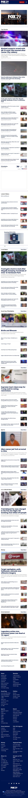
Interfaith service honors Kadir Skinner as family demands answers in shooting (9, 118)
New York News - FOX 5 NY (17, 749)
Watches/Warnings (17, 684)
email (19, 783)
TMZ (2, 733)
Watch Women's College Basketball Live (18, 773)
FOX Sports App (4, 723)
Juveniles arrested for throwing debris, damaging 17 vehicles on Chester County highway (9, 136)
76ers (2, 719)
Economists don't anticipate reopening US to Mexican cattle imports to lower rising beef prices (10, 588)
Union (2, 721)
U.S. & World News (6, 489)
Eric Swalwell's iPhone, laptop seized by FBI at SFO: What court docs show (10, 424)
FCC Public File (4, 761)
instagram (14, 783)
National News (4, 684)
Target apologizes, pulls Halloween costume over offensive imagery (11, 571)
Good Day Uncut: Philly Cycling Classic (9, 349)
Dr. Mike (3, 705)
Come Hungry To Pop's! (6, 343)
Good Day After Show (5, 693)
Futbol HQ (3, 713)
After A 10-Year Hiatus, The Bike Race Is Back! (9, 338)
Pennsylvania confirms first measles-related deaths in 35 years (10, 107)
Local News (4, 249)
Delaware (3, 681)
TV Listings (3, 767)
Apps (2, 757)
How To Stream (16, 710)
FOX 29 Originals (17, 726)
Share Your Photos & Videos (5, 736)
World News (3, 686)
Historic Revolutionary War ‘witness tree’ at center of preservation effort (10, 544)
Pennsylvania (4, 678)
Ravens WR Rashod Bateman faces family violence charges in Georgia (9, 484)
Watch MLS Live (16, 776)
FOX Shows (3, 729)
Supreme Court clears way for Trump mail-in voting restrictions (10, 154)
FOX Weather (16, 679)
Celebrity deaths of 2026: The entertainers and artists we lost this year (9, 660)
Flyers (2, 716)
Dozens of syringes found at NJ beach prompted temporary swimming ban (8, 130)
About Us (3, 756)
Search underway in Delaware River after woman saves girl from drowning (13, 77)
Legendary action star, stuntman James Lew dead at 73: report (13, 633)
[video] (23, 197)
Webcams (15, 717)
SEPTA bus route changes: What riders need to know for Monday (10, 142)
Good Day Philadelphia (7, 311)
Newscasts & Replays (17, 712)
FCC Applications (4, 762)
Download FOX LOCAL (9, 232)
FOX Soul (15, 718)
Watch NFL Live (16, 759)
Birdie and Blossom (5, 196)
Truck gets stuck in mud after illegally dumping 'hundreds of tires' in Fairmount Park (13, 100)
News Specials (16, 715)
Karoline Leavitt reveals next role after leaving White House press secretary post (9, 400)
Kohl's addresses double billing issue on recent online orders (9, 582)
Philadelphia (4, 166)
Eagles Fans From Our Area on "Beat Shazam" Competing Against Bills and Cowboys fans (9, 362)
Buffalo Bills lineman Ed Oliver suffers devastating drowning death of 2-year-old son (10, 472)
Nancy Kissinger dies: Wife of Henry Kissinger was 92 (8, 419)
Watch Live (22, 2)
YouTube (15, 720)
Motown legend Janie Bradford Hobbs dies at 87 (10, 643)
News (2, 673)
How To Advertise (5, 764)
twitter (11, 783)
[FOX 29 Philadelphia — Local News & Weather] (5, 2)
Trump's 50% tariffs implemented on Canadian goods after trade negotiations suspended (9, 412)
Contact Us (3, 759)
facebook (9, 783)
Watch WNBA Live (17, 775)
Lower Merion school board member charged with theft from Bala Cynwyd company (9, 305)
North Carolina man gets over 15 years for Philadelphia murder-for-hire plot (9, 124)
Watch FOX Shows (5, 734)
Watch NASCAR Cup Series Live (17, 766)
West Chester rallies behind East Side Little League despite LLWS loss (10, 478)
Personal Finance (4, 749)
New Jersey (3, 680)
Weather (15, 673)
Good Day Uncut (4, 704)
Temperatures (16, 682)
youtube (16, 783)
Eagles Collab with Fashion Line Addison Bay (10, 355)
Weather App (15, 686)
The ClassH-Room (5, 731)
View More (23, 249)
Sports (3, 430)
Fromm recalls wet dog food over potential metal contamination (10, 594)
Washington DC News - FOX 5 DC (18, 752)
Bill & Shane (15, 733)
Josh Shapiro (15, 697)
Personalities (3, 765)
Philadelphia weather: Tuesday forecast (9, 213)
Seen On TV (3, 702)
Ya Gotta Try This (4, 701)
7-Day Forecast (16, 675)
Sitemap (2, 770)
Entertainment (5, 612)
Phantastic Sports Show (4, 711)
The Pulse (15, 739)
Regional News (17, 742)
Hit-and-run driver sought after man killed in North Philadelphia (10, 148)
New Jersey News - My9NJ (17, 746)
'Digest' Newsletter (5, 696)
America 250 (3, 675)
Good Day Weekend (5, 694)
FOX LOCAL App (16, 744)
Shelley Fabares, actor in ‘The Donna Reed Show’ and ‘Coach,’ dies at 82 (9, 649)
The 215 (14, 736)
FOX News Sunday (5, 687)
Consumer (3, 746)
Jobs (2, 768)
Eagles (2, 715)
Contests (3, 728)
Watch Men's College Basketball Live (17, 770)
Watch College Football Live (18, 761)
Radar (14, 681)
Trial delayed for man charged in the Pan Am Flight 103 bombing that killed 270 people (13, 511)
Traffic (2, 697)
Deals (2, 747)
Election (14, 693)
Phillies (2, 718)
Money (3, 550)
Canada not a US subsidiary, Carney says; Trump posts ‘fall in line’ (9, 526)
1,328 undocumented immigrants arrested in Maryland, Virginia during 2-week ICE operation (10, 532)
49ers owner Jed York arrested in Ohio (13, 450)
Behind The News (16, 731)
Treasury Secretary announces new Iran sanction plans (9, 202)
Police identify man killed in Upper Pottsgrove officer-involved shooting (8, 112)
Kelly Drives (15, 734)
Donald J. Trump (16, 696)
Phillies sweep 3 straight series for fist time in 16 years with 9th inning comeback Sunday (10, 466)
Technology (3, 750)
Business (3, 744)
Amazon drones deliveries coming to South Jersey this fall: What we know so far (10, 160)
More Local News (5, 683)
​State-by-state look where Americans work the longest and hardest (10, 521)
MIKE (14, 728)
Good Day (4, 691)
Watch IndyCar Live (17, 768)
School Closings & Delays (17, 677)
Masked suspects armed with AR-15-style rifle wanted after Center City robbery (13, 50)
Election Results (16, 694)
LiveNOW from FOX (17, 714)
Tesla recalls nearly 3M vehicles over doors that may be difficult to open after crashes (10, 607)
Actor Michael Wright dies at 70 (7, 666)
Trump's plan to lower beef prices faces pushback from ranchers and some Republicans (9, 406)
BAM (14, 729)
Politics (3, 367)
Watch (15, 709)
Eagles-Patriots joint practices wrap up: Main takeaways (10, 460)
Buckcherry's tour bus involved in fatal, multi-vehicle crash (9, 655)
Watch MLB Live (16, 763)
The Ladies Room (16, 737)
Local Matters (16, 721)
